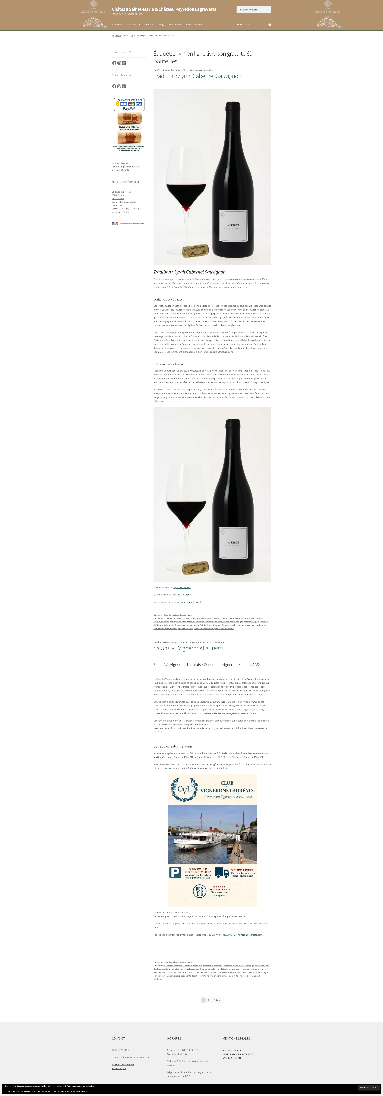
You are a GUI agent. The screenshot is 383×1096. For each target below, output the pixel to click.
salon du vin (242, 972)
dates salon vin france (231, 969)
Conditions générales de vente (126, 166)
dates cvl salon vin (210, 969)
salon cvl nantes (179, 972)
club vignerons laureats (186, 969)
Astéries (165, 621)
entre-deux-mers (191, 625)
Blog (161, 24)
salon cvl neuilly (195, 972)
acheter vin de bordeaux (252, 618)
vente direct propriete (174, 975)
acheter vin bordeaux (230, 618)
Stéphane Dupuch (221, 625)
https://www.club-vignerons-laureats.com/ (241, 934)
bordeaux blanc (231, 965)
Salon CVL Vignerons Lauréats (188, 648)
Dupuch (178, 625)
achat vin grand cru (210, 618)
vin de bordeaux (185, 628)
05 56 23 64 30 (118, 198)
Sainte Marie (206, 625)
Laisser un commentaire (201, 70)
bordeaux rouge (246, 965)
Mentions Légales (120, 163)
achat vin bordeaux (173, 618)
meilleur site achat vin (253, 969)
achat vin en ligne (191, 618)
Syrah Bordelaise (182, 587)
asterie (156, 621)
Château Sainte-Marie (189, 642)
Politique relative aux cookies (76, 1091)
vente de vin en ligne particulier (251, 625)
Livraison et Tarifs (120, 169)
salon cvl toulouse (227, 972)
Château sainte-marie (163, 625)
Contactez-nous (194, 24)
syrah (232, 625)
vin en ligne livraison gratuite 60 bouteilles (214, 628)
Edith (185, 70)
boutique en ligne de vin (181, 621)
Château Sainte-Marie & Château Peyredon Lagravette (164, 9)
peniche (157, 972)
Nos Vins (149, 24)
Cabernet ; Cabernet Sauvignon (207, 621)
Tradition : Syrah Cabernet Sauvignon (197, 76)
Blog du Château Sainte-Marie (178, 615)
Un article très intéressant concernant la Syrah (177, 601)
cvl (199, 969)
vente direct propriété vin (165, 628)
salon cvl (166, 972)
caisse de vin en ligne (233, 621)
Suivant (217, 1000)
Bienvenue (117, 24)
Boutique (132, 24)
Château (264, 621)
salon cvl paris (211, 972)
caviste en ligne (251, 621)
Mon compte (174, 24)
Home (118, 35)
